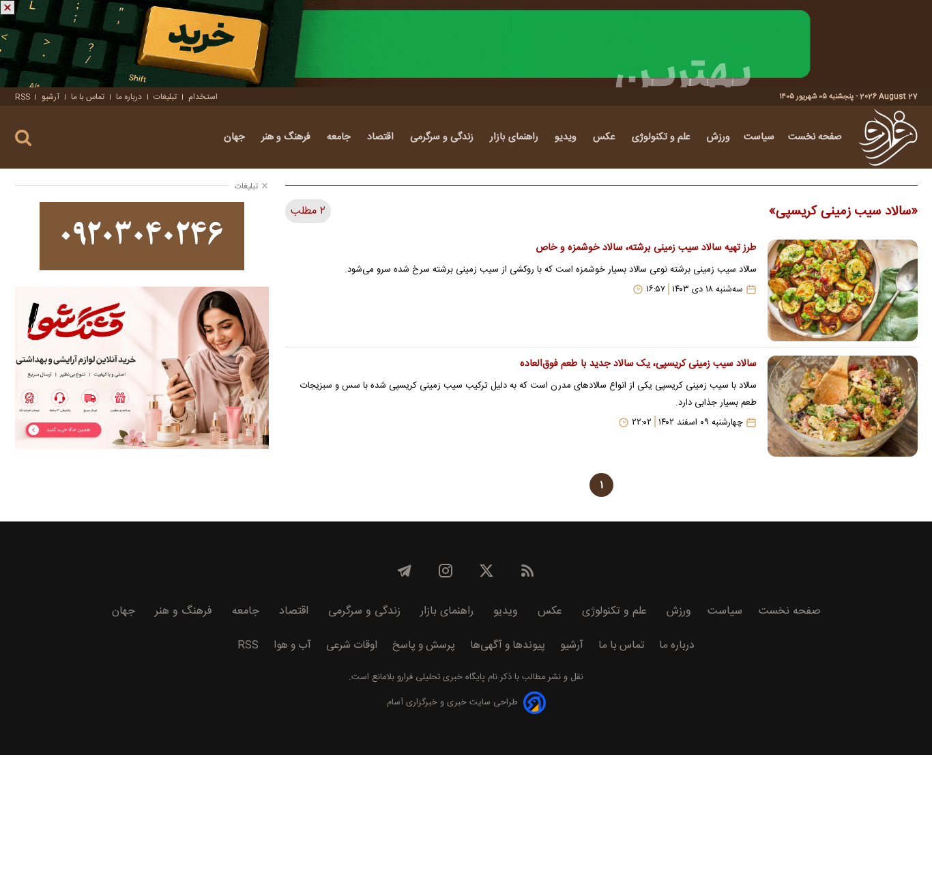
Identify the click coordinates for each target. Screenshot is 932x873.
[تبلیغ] (466, 43)
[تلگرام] (404, 570)
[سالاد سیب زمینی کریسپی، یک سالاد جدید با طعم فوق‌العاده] (843, 406)
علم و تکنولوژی (662, 137)
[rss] (527, 570)
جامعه (340, 137)
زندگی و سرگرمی (443, 137)
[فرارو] (888, 137)
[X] (486, 570)
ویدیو (567, 137)
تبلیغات (165, 97)
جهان (236, 137)
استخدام (203, 97)
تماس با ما (87, 97)
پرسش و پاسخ (423, 645)
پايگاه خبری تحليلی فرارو (439, 677)
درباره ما (129, 97)
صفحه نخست (815, 137)
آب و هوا (292, 645)
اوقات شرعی (351, 645)
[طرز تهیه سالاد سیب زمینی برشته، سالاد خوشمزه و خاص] (843, 290)
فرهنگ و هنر (287, 137)
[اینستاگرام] (445, 570)
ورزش (718, 137)
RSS (22, 97)
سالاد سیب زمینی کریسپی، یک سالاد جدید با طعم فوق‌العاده (638, 364)
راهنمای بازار (515, 137)
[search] (23, 138)
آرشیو (50, 97)
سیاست (759, 137)
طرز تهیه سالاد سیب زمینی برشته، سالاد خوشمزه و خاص (646, 248)
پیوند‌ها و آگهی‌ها (507, 645)
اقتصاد (381, 137)
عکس (605, 137)
